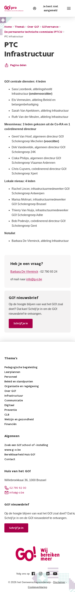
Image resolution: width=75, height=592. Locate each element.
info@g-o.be (34, 279)
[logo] (13, 8)
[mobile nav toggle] (68, 8)
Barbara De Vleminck (24, 271)
